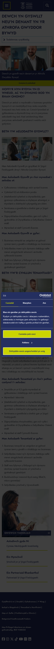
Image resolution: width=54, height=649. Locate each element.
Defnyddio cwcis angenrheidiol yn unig (27, 351)
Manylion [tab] (27, 303)
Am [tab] (44, 303)
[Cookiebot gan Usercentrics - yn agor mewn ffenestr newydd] (39, 295)
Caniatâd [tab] (10, 303)
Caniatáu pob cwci (27, 334)
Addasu (25, 342)
